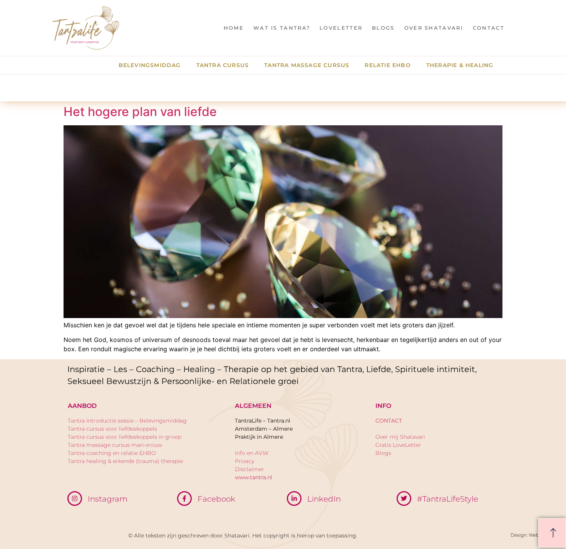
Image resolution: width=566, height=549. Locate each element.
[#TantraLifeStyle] (404, 498)
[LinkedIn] (294, 498)
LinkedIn (324, 499)
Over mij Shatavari (400, 436)
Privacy (244, 461)
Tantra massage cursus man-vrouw (115, 444)
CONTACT (488, 28)
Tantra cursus (222, 65)
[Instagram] (74, 498)
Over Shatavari (433, 28)
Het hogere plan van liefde (140, 111)
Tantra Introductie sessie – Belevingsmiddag (127, 420)
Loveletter (341, 28)
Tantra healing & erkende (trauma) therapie (125, 461)
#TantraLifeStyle (447, 499)
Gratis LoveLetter (398, 444)
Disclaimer (249, 469)
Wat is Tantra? (281, 28)
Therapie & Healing (460, 65)
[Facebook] (184, 498)
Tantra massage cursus (306, 65)
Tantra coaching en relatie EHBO (112, 453)
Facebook (216, 499)
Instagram (107, 499)
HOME (234, 28)
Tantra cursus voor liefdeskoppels (112, 428)
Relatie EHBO (387, 65)
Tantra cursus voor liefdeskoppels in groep (124, 436)
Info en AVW (251, 453)
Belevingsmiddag (150, 65)
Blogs (383, 28)
